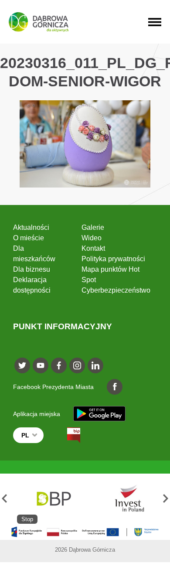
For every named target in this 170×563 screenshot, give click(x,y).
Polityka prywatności (113, 259)
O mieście (28, 238)
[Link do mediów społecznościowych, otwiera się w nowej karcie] (22, 365)
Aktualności (31, 227)
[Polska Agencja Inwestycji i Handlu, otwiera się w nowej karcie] (125, 499)
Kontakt (93, 248)
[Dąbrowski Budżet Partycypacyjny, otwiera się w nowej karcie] (53, 499)
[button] (4, 499)
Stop (27, 519)
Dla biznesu (31, 269)
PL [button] (25, 435)
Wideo (92, 238)
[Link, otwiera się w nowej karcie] (66, 435)
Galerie (93, 227)
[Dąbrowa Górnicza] (38, 22)
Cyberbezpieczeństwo (116, 290)
